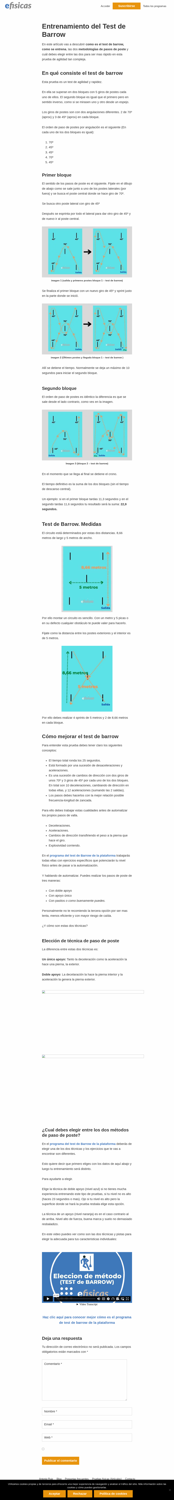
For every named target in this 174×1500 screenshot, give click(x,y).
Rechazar (80, 1493)
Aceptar (54, 1493)
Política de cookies (113, 1493)
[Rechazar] (169, 1490)
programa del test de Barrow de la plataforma (83, 855)
